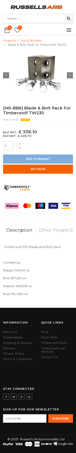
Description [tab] (19, 230)
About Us (10, 332)
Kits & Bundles (31, 40)
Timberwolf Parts (54, 343)
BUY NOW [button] (38, 169)
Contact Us (49, 357)
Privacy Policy (13, 353)
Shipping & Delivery (18, 343)
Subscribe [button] (60, 418)
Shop (45, 332)
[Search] (68, 18)
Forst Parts (49, 337)
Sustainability (13, 337)
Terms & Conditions (17, 359)
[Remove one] (19, 148)
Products (9, 40)
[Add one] (19, 144)
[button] (6, 75)
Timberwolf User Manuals (53, 350)
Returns (9, 348)
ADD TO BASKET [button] (38, 159)
